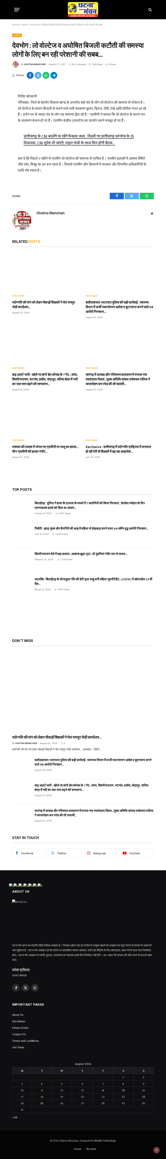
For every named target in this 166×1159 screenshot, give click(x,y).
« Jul (14, 1117)
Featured (18, 296)
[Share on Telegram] (53, 75)
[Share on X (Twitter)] (38, 75)
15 (123, 1090)
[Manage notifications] (156, 1150)
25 (41, 1103)
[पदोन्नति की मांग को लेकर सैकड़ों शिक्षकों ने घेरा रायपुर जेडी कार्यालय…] (46, 271)
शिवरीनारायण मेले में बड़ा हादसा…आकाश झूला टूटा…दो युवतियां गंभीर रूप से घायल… (81, 553)
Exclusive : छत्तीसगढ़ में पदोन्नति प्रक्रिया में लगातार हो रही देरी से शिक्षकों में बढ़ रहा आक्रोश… (118, 448)
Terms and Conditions (25, 1040)
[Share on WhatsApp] (46, 75)
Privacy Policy (20, 1027)
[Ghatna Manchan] (83, 9)
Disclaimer (18, 1021)
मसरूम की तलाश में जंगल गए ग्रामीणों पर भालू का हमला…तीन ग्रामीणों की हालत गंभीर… (45, 448)
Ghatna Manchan (35, 64)
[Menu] (16, 9)
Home (15, 24)
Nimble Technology (105, 1140)
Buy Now (91, 1148)
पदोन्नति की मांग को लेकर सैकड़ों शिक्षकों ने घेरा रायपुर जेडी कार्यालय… (43, 304)
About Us (17, 1014)
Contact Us (19, 1034)
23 (143, 1096)
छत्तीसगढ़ (17, 35)
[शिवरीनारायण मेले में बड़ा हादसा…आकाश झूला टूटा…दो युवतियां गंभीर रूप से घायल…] (21, 560)
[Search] (150, 9)
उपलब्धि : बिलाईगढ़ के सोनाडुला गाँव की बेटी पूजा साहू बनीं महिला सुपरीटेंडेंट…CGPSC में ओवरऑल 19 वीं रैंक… (93, 581)
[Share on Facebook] (30, 75)
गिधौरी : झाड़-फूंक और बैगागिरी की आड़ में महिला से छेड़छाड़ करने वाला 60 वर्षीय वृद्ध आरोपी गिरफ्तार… (91, 528)
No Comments (79, 64)
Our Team (18, 1047)
